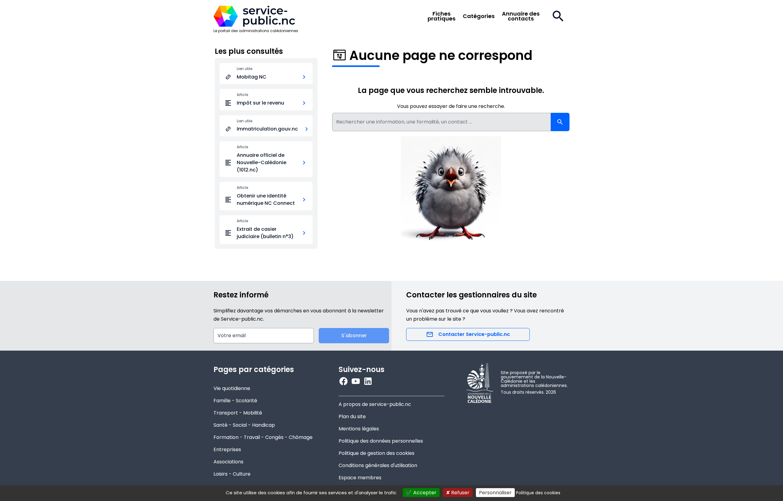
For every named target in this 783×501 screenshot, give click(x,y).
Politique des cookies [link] (538, 493)
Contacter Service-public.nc (474, 334)
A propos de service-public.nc (375, 404)
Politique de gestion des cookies (376, 453)
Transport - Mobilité (237, 412)
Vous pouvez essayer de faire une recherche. (451, 106)
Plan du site (352, 416)
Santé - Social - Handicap (244, 425)
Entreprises (227, 449)
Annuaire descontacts (521, 16)
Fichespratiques (441, 16)
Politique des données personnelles (381, 440)
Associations (228, 461)
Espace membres (360, 477)
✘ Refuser (457, 492)
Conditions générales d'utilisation (378, 465)
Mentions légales (359, 428)
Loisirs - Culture (231, 473)
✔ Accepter (421, 492)
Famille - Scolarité (235, 400)
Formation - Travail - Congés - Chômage (263, 437)
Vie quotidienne (231, 388)
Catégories (479, 16)
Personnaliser (495, 492)
